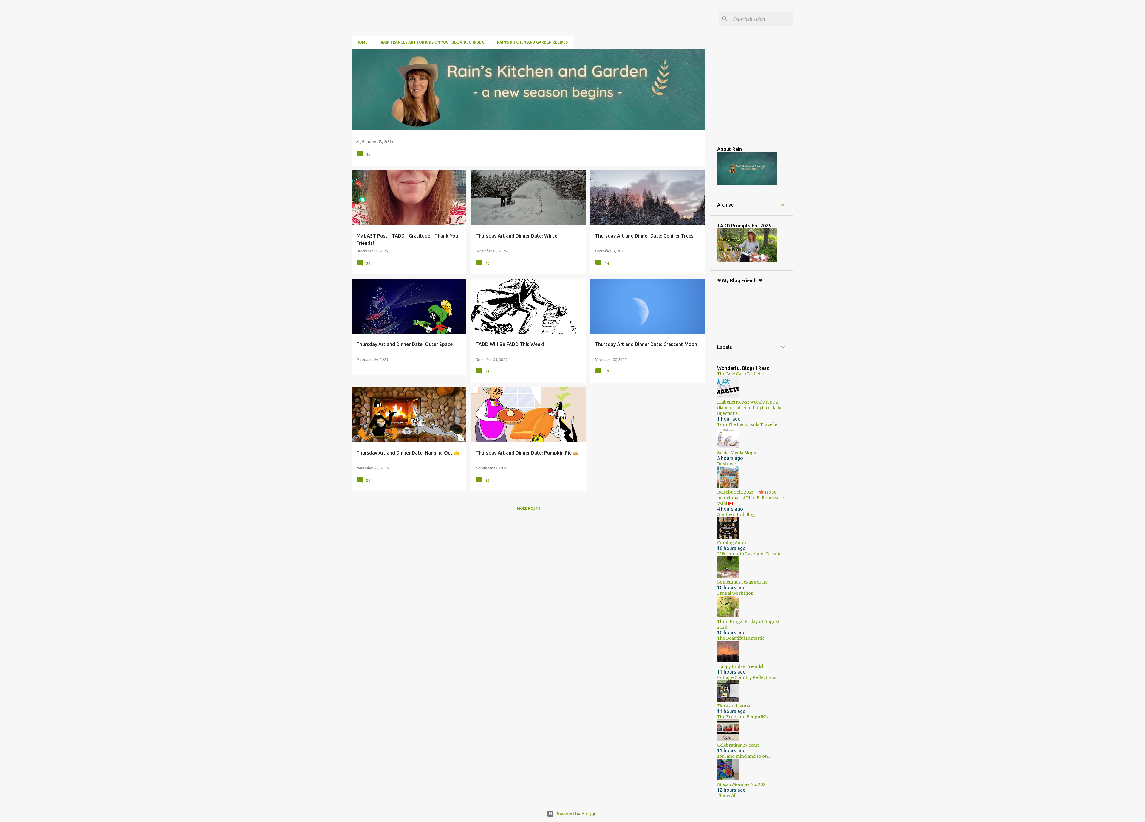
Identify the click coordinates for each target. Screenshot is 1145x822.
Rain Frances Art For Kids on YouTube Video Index (432, 42)
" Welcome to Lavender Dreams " (751, 553)
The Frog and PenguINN (742, 716)
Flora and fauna (733, 705)
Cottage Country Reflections (746, 677)
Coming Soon (731, 542)
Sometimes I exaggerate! (743, 582)
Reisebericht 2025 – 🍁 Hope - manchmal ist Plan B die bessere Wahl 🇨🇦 (750, 497)
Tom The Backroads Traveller (748, 424)
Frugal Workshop (735, 593)
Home (362, 42)
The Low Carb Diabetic (740, 373)
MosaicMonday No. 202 (741, 784)
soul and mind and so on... (743, 756)
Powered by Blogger (576, 813)
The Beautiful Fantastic (741, 638)
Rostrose (726, 463)
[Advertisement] (762, 93)
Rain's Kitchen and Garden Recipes (532, 42)
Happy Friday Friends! (740, 666)
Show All (727, 795)
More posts (528, 508)
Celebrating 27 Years (738, 745)
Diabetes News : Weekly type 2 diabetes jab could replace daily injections (749, 407)
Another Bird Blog (736, 514)
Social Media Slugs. (737, 452)
